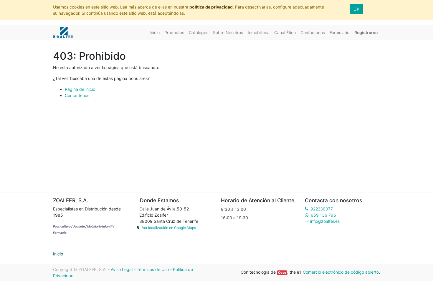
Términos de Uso (153, 269)
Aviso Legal (122, 269)
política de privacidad (211, 6)
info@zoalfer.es (325, 221)
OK (356, 8)
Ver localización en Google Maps (169, 227)
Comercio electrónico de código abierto (341, 272)
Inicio (58, 253)
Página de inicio (80, 89)
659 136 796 (323, 215)
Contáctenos (77, 95)
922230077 (321, 208)
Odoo (282, 273)
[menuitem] (154, 32)
